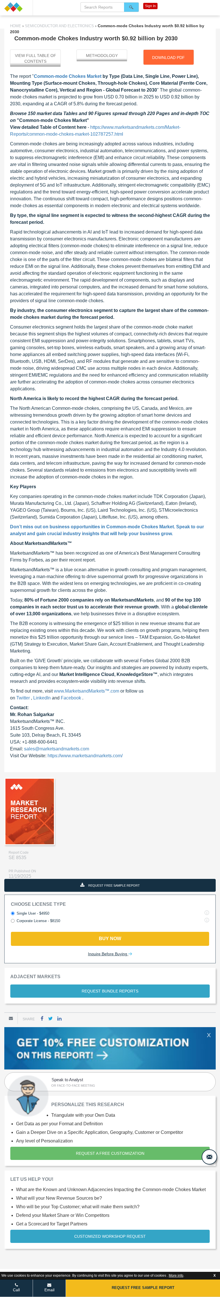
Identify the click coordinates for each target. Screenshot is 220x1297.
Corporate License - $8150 (38, 921)
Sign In (150, 6)
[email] (209, 1157)
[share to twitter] (50, 1018)
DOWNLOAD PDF (168, 57)
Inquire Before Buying (108, 954)
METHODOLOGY (102, 55)
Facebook (71, 697)
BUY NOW (110, 938)
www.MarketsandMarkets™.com (87, 691)
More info (176, 1276)
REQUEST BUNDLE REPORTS (110, 991)
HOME (16, 26)
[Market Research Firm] (16, 7)
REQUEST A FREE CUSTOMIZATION (110, 1153)
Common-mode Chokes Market (67, 76)
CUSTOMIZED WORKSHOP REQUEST (110, 1236)
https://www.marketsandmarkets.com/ (85, 755)
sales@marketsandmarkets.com (56, 748)
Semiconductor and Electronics (59, 26)
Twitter (23, 697)
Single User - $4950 (33, 913)
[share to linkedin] (59, 1018)
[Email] (10, 1018)
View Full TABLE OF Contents (35, 58)
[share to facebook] (42, 1018)
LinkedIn (42, 697)
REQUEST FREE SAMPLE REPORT (113, 885)
